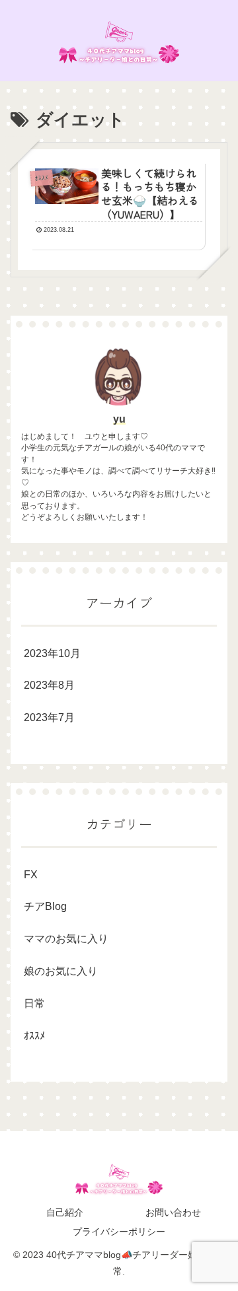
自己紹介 (64, 1212)
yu (119, 419)
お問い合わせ (173, 1212)
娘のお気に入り (61, 971)
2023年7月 (49, 717)
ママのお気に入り (66, 938)
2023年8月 (49, 685)
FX (31, 874)
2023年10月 (52, 653)
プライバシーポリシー (119, 1231)
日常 (34, 1003)
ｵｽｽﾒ (34, 1035)
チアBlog (45, 906)
